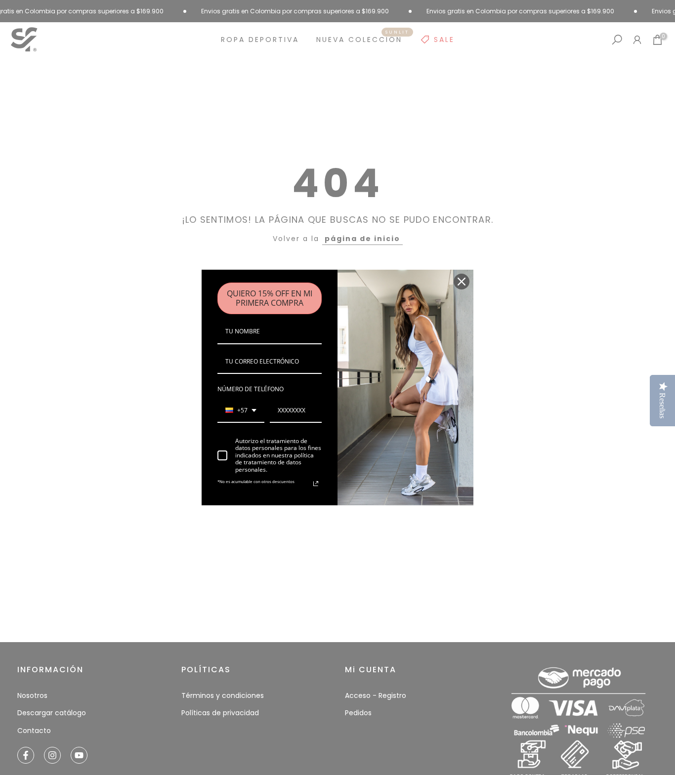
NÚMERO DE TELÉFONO (250, 389)
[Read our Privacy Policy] (316, 483)
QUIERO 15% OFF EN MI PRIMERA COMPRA (269, 298)
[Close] (461, 281)
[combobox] (240, 411)
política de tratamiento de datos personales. (274, 462)
